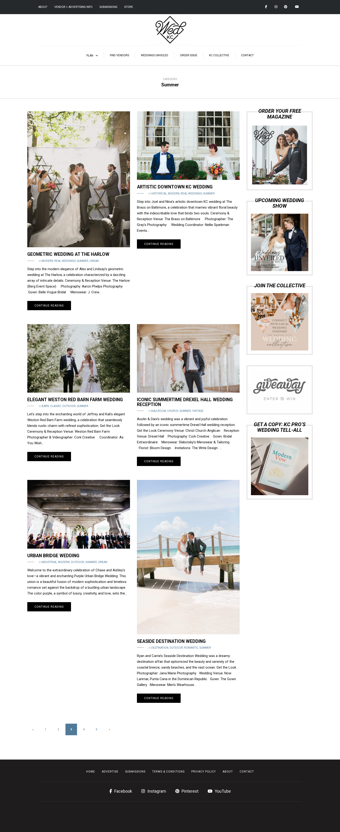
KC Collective (219, 55)
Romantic (191, 647)
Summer (82, 261)
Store (128, 7)
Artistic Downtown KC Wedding (175, 187)
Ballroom (158, 411)
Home (90, 771)
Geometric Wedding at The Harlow (68, 254)
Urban (94, 261)
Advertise (110, 771)
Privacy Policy (203, 771)
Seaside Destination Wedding (171, 641)
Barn (45, 406)
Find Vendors (119, 55)
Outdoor (69, 406)
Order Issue (188, 55)
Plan (90, 55)
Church (172, 411)
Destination (159, 647)
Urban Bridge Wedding (53, 555)
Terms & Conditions (168, 771)
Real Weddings (65, 261)
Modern (47, 261)
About (42, 7)
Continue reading (49, 305)
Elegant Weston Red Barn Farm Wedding (75, 399)
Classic (55, 406)
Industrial (49, 562)
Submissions (108, 7)
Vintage (198, 411)
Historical (159, 193)
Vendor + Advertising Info (73, 7)
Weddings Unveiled (154, 55)
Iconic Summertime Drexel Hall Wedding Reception (185, 402)
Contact (247, 55)
